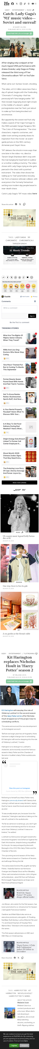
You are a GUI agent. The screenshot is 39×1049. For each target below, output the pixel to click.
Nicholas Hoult (25, 993)
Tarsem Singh (19, 243)
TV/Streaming (29, 654)
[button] (35, 3)
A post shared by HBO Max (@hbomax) (19, 791)
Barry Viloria (20, 27)
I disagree (24, 1045)
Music (29, 10)
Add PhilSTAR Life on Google (18, 33)
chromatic (11, 240)
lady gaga (20, 237)
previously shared (16, 800)
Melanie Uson (20, 675)
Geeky (7, 10)
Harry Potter (20, 990)
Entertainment (18, 10)
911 (29, 237)
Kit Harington (7, 710)
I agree (14, 1045)
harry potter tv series (19, 996)
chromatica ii (26, 240)
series (14, 716)
